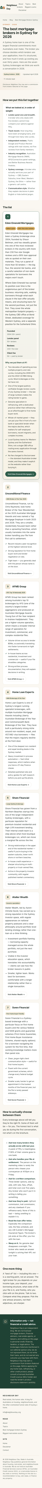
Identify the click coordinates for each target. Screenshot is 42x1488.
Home (5, 20)
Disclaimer (22, 10)
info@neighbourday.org (12, 1412)
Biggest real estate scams (13, 1433)
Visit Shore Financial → (17, 884)
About (21, 4)
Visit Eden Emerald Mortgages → (21, 474)
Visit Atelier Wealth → (16, 994)
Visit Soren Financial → (17, 1100)
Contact (6, 1450)
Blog (11, 20)
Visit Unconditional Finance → (20, 573)
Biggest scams (30, 7)
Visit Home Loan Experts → (18, 785)
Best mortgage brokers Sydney (15, 1430)
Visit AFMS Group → (16, 679)
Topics (27, 4)
